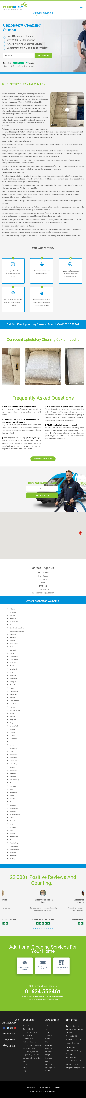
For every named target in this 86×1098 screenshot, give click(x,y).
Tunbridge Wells (50, 1068)
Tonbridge (48, 1064)
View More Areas (51, 1071)
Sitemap (57, 1087)
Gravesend (48, 1048)
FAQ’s (25, 1068)
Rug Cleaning (27, 1035)
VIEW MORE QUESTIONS (43, 459)
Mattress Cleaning (29, 1042)
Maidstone (48, 1052)
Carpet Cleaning (28, 1029)
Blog (24, 1071)
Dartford (47, 1039)
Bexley (47, 1029)
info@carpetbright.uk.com (43, 593)
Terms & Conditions (44, 1087)
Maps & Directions (72, 1043)
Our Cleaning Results (30, 1052)
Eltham (47, 1042)
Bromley (47, 1032)
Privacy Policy (31, 1087)
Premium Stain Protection (32, 1045)
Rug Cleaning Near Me (31, 1055)
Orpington (48, 1055)
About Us (26, 1026)
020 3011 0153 (76, 1039)
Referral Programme (30, 1048)
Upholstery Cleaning (30, 1032)
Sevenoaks (48, 1058)
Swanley (47, 1061)
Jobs (25, 1064)
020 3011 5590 (76, 1061)
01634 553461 (43, 13)
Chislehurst (48, 1035)
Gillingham (48, 1045)
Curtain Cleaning (29, 1039)
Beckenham (49, 1026)
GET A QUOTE (43, 55)
